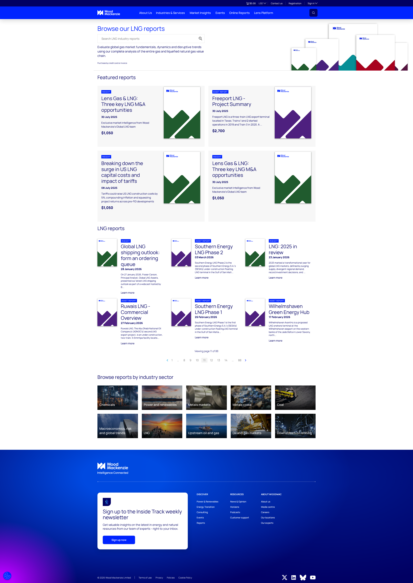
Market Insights (200, 13)
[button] (313, 13)
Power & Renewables (207, 501)
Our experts (267, 522)
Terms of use (145, 577)
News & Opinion (238, 501)
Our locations (268, 517)
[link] (206, 469)
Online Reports (239, 13)
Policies (171, 577)
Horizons (234, 506)
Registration (295, 3)
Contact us (276, 3)
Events (220, 13)
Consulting (202, 512)
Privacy (159, 577)
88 (239, 360)
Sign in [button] (312, 3)
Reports (100, 21)
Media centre (268, 506)
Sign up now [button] (118, 540)
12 (211, 360)
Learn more (127, 292)
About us (265, 501)
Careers (265, 512)
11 (204, 360)
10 (197, 360)
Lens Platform (263, 13)
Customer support (239, 517)
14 (226, 360)
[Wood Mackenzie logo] (108, 13)
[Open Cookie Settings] (7, 576)
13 (218, 360)
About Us (145, 13)
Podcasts (235, 512)
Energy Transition (206, 506)
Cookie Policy (185, 577)
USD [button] (261, 3)
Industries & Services (170, 13)
